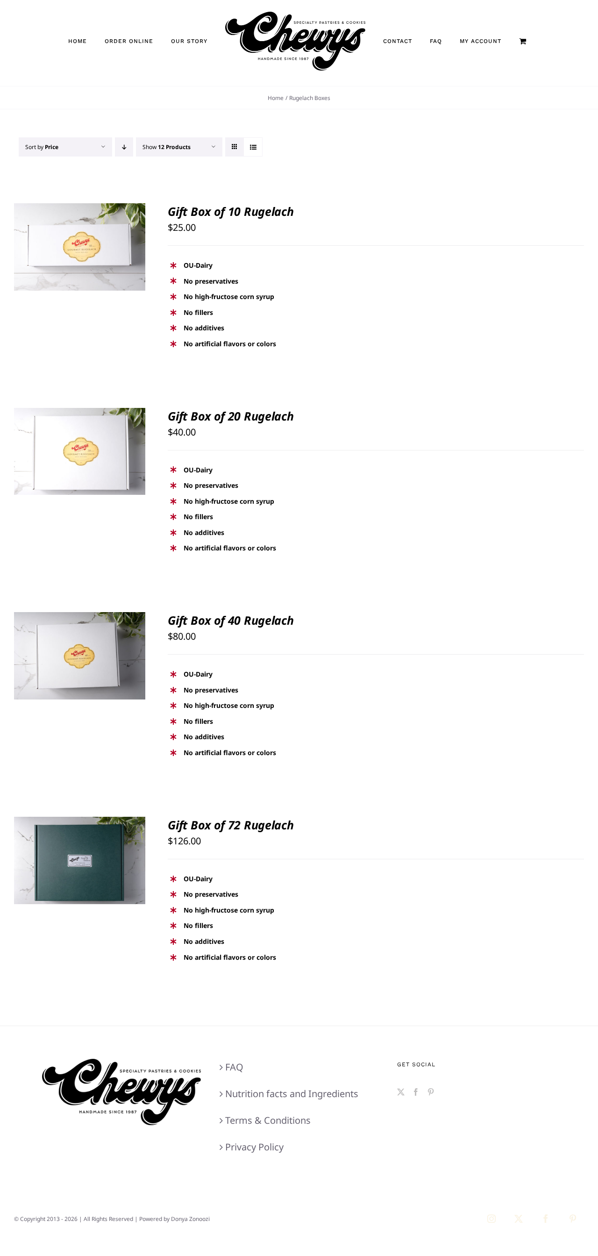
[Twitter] (401, 1092)
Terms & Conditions (268, 1120)
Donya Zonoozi (190, 1219)
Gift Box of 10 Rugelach (230, 211)
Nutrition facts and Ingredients (291, 1093)
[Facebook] (416, 1092)
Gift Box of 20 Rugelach (230, 416)
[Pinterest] (430, 1092)
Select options (61, 243)
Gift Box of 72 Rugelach (230, 825)
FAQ (234, 1067)
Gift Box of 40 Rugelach (230, 620)
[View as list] (253, 147)
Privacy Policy (254, 1147)
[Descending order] (124, 147)
